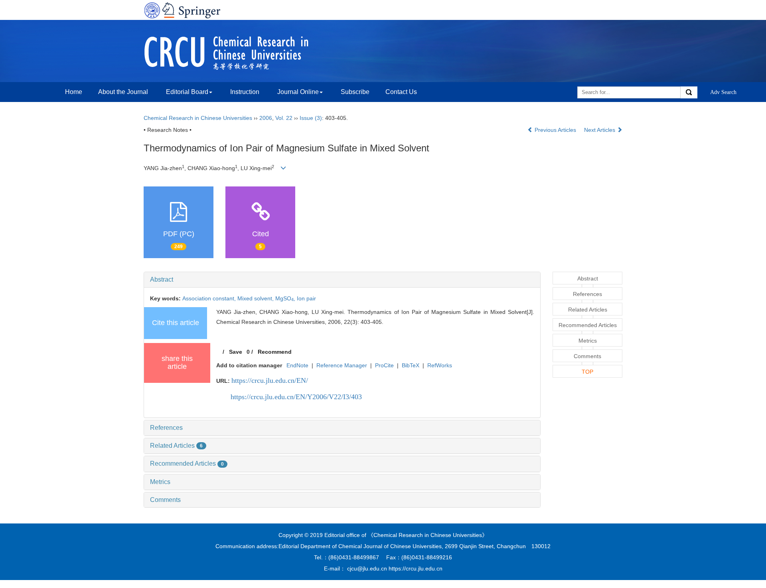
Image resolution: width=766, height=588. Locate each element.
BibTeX (410, 365)
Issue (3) (311, 118)
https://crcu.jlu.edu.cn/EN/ (269, 380)
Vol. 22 (283, 118)
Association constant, (209, 298)
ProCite (384, 365)
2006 (265, 118)
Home (73, 91)
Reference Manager (341, 365)
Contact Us (401, 91)
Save (235, 352)
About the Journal (123, 91)
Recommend (275, 352)
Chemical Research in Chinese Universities (198, 118)
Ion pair (306, 298)
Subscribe (355, 91)
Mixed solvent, (256, 298)
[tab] (342, 279)
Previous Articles (555, 130)
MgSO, (286, 298)
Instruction (244, 91)
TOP (587, 371)
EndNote (297, 365)
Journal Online (298, 91)
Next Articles (600, 130)
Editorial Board (187, 91)
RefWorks (439, 365)
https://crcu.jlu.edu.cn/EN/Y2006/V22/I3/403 (296, 397)
